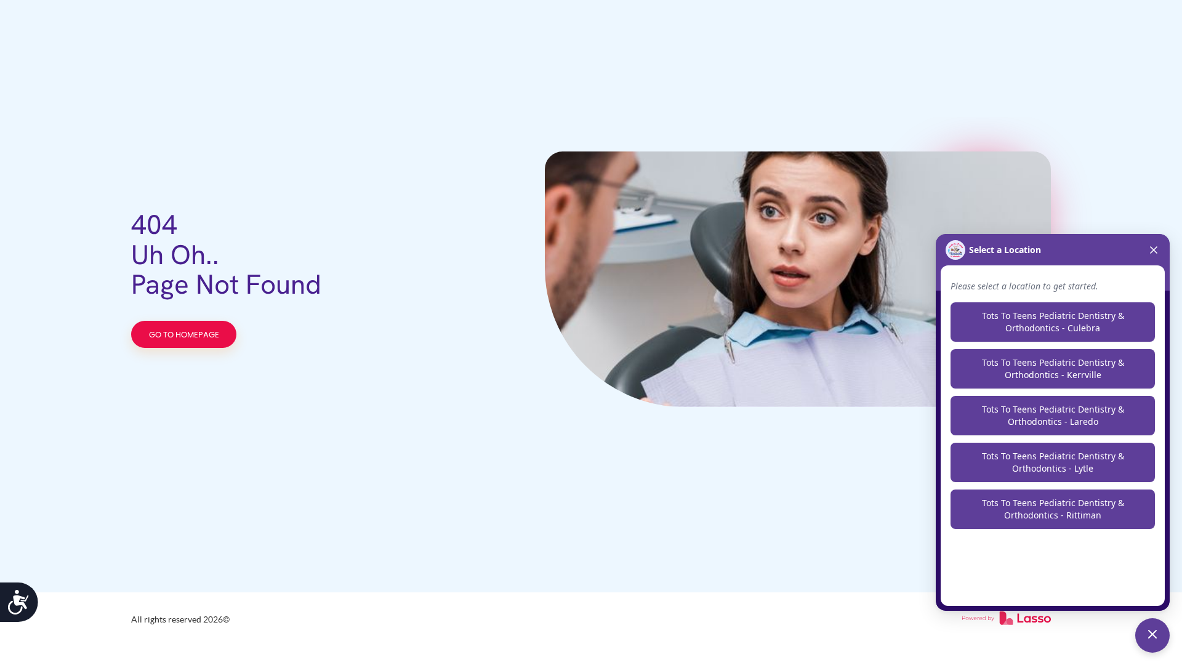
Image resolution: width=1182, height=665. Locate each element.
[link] (1006, 619)
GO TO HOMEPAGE (184, 335)
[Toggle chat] (1152, 635)
